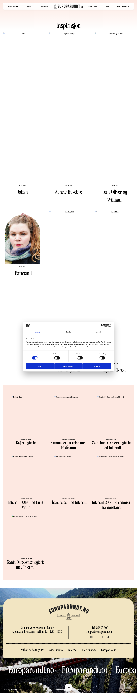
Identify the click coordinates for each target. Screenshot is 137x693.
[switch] (57, 357)
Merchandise (89, 650)
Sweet (13, 689)
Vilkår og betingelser (32, 650)
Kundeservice (13, 6)
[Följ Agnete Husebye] (68, 108)
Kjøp (68, 687)
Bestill (29, 6)
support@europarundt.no (99, 632)
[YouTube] (102, 637)
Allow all (97, 366)
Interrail (44, 6)
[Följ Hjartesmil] (22, 237)
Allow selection (68, 366)
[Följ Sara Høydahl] (68, 286)
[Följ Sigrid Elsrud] (114, 286)
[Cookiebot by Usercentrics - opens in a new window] (102, 325)
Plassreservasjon (122, 6)
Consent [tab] (38, 332)
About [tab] (98, 332)
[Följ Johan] (22, 108)
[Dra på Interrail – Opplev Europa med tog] (68, 6)
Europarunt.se (108, 650)
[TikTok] (108, 637)
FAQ (107, 6)
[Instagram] (91, 637)
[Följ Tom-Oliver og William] (114, 108)
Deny (40, 366)
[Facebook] (97, 637)
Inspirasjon (92, 6)
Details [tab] (68, 332)
